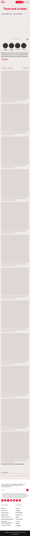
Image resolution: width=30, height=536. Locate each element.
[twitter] (8, 500)
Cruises (18, 521)
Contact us (4, 510)
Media (17, 517)
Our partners (4, 512)
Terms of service (6, 517)
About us (3, 508)
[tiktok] (20, 500)
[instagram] (5, 500)
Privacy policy (15, 534)
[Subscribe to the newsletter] (27, 490)
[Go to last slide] (3, 27)
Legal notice (4, 515)
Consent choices (6, 525)
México (18, 523)
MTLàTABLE (19, 512)
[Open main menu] (28, 2)
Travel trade (19, 519)
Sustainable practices (7, 519)
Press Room (19, 515)
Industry (18, 508)
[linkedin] (14, 500)
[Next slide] (26, 27)
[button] (27, 39)
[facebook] (2, 500)
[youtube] (11, 500)
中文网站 (18, 526)
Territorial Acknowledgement (6, 522)
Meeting (18, 510)
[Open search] (25, 2)
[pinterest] (17, 500)
